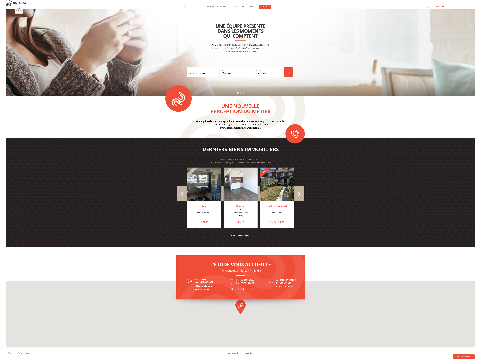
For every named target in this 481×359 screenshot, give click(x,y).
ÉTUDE (184, 7)
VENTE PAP (239, 7)
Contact (264, 7)
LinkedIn (248, 353)
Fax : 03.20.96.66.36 (245, 283)
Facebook (233, 353)
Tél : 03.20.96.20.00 (245, 279)
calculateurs (464, 356)
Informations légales (15, 353)
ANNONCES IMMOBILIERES (218, 7)
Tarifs (27, 353)
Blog (251, 7)
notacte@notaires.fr (245, 289)
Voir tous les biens (241, 235)
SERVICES (196, 7)
